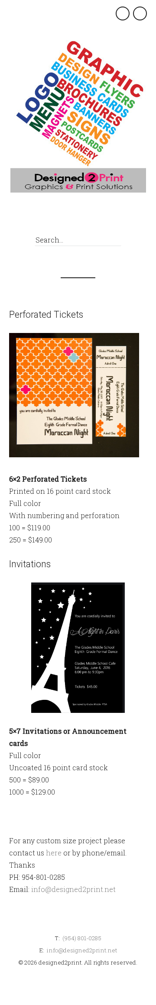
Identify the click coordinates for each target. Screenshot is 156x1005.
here (54, 852)
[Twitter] (89, 217)
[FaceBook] (73, 217)
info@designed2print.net (73, 889)
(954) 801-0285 (81, 938)
